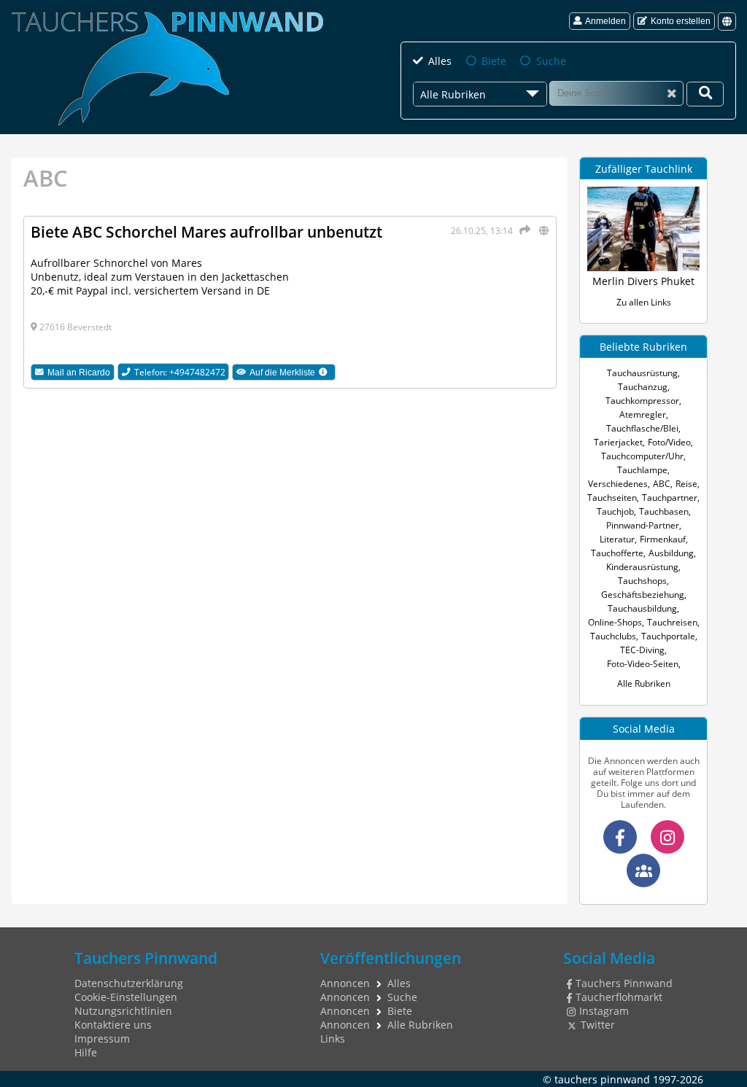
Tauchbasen (664, 511)
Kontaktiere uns (113, 1025)
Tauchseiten (612, 497)
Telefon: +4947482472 (179, 372)
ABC (661, 483)
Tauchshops (642, 580)
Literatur (617, 539)
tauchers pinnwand (602, 1079)
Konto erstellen (681, 21)
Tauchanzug (642, 386)
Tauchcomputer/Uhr (642, 456)
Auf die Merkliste (292, 372)
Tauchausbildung (642, 608)
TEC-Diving (642, 649)
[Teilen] (522, 230)
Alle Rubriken (643, 683)
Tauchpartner (669, 497)
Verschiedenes (618, 483)
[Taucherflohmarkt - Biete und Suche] (643, 870)
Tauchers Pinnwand (624, 983)
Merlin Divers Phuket (643, 281)
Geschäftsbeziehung (642, 594)
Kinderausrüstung (642, 566)
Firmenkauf (663, 539)
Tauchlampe (642, 469)
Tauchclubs (613, 636)
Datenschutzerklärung (128, 983)
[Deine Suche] (705, 94)
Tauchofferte (617, 553)
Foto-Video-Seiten (642, 663)
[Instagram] (667, 837)
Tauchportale (668, 636)
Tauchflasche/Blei (642, 428)
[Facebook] (620, 837)
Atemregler (642, 414)
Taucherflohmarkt (619, 997)
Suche (551, 61)
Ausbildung (671, 553)
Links (332, 1038)
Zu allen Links (643, 302)
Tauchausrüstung (642, 372)
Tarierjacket (618, 442)
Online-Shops (615, 622)
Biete (493, 61)
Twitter (597, 1025)
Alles (440, 61)
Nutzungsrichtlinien (123, 1011)
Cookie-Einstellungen (125, 997)
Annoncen (345, 983)
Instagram (603, 1011)
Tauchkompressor (642, 400)
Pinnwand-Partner (642, 525)
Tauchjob (615, 511)
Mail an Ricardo (78, 372)
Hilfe (85, 1052)
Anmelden (605, 21)
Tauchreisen (672, 622)
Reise (686, 483)
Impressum (102, 1038)
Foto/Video (669, 442)
